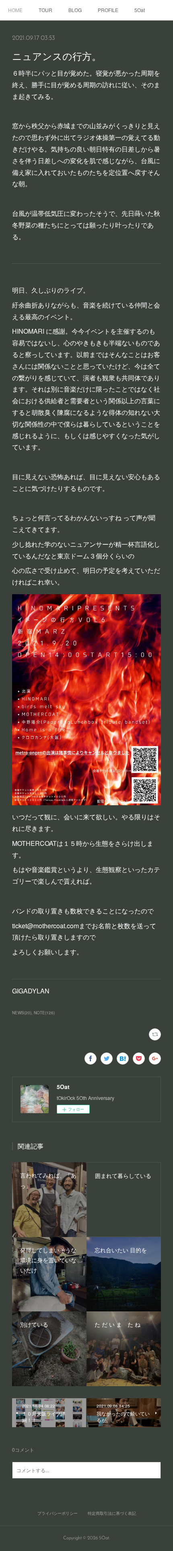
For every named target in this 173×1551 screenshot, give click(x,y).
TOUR (45, 9)
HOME (15, 9)
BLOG (75, 9)
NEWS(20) (21, 1013)
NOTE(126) (44, 1013)
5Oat (139, 9)
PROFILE (108, 9)
